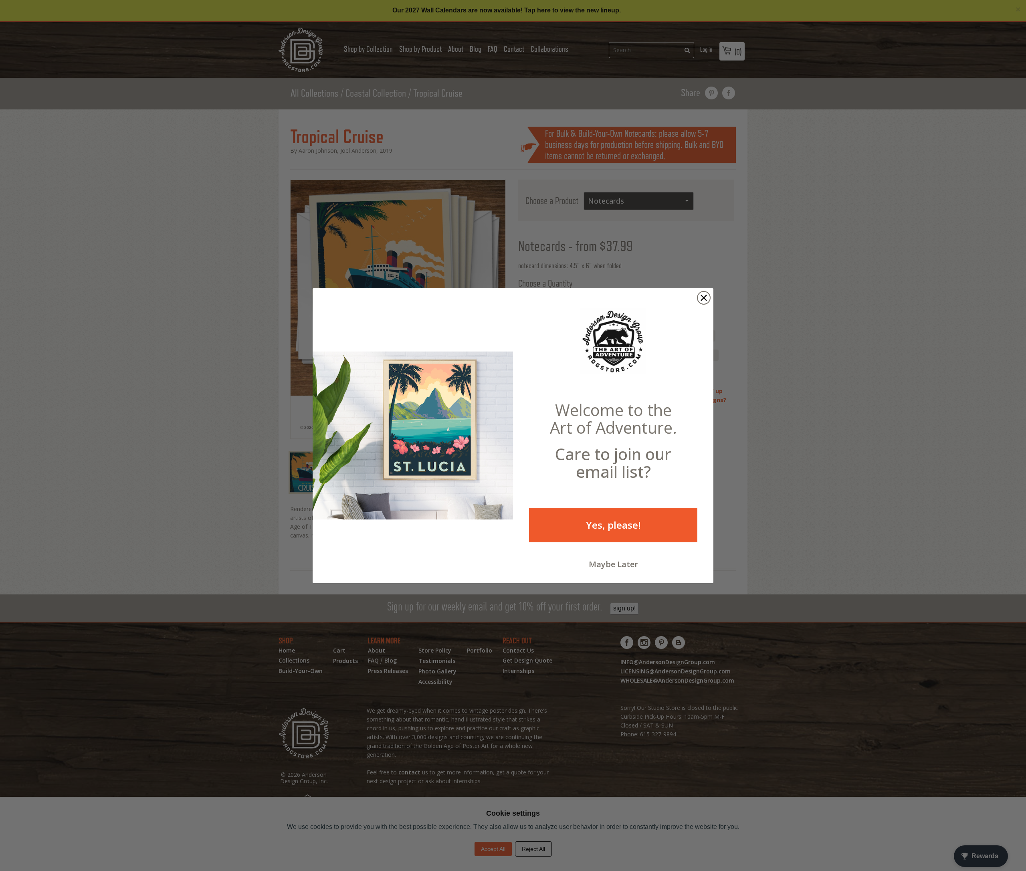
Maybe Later (613, 564)
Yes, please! (613, 524)
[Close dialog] (703, 297)
